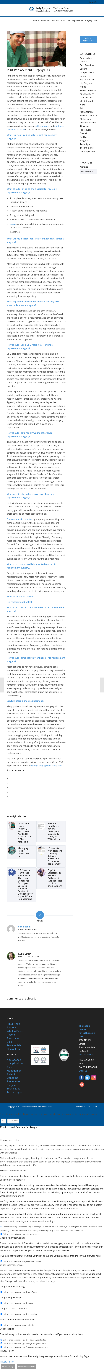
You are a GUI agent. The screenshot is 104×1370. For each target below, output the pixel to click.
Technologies (87, 147)
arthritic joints (42, 125)
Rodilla (83, 137)
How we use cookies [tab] (10, 1140)
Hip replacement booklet (19, 601)
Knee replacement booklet (20, 596)
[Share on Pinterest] (11, 782)
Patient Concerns (88, 115)
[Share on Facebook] (11, 773)
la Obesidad (86, 97)
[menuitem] (92, 2)
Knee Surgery (87, 93)
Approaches (86, 58)
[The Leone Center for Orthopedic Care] (52, 10)
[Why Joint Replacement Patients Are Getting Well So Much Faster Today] (102, 685)
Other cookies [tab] (7, 1328)
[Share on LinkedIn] (11, 787)
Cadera (83, 68)
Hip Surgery (86, 83)
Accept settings (8, 1366)
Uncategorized (87, 151)
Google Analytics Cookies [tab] (12, 1237)
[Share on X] (11, 778)
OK (3, 1121)
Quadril (83, 133)
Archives (84, 166)
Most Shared (86, 101)
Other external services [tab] (12, 1264)
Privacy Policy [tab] (7, 1350)
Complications (87, 72)
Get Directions (86, 1054)
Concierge (85, 75)
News (82, 104)
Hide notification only (26, 1366)
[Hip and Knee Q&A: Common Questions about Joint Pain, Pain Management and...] (2, 685)
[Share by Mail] (11, 792)
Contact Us (93, 2)
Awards (83, 61)
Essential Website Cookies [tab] (13, 1170)
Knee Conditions (88, 90)
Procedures (85, 129)
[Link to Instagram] (11, 796)
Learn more (13, 1121)
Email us (83, 1070)
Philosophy (85, 119)
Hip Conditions (87, 79)
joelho (83, 86)
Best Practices (87, 65)
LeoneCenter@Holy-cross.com (46, 765)
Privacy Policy (7, 1361)
